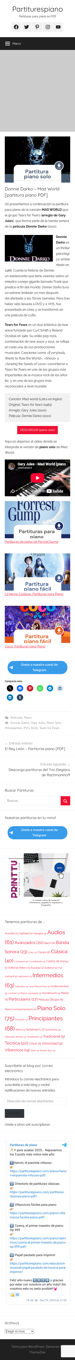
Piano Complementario (20, 1009)
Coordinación (37, 961)
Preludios (21, 1019)
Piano (28, 717)
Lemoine (14, 993)
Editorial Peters (19, 967)
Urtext (35, 1043)
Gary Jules (38, 723)
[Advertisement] (37, 89)
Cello (32, 952)
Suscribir (14, 1113)
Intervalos (21, 986)
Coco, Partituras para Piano (25, 646)
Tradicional (54, 1036)
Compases (21, 961)
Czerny (52, 961)
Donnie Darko (19, 723)
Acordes (11, 933)
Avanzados (29, 942)
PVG (27, 728)
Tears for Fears (49, 728)
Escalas (37, 967)
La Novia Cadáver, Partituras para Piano (34, 594)
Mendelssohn (51, 993)
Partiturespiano (37, 8)
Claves (43, 952)
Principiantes (13, 728)
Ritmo (20, 1029)
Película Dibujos (50, 999)
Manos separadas (31, 993)
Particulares (23, 999)
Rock (34, 728)
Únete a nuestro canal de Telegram (39, 667)
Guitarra (50, 967)
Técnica (16, 1043)
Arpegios (39, 933)
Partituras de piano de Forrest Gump (31, 542)
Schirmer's (35, 1029)
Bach (49, 943)
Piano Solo (54, 723)
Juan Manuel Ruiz (39, 986)
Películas (16, 717)
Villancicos (17, 1050)
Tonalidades (34, 1037)
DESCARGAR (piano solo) (37, 430)
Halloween (25, 976)
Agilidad (26, 933)
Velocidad (52, 1043)
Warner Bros (47, 1050)
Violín (35, 1050)
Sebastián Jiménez (15, 1037)
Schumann (53, 1029)
